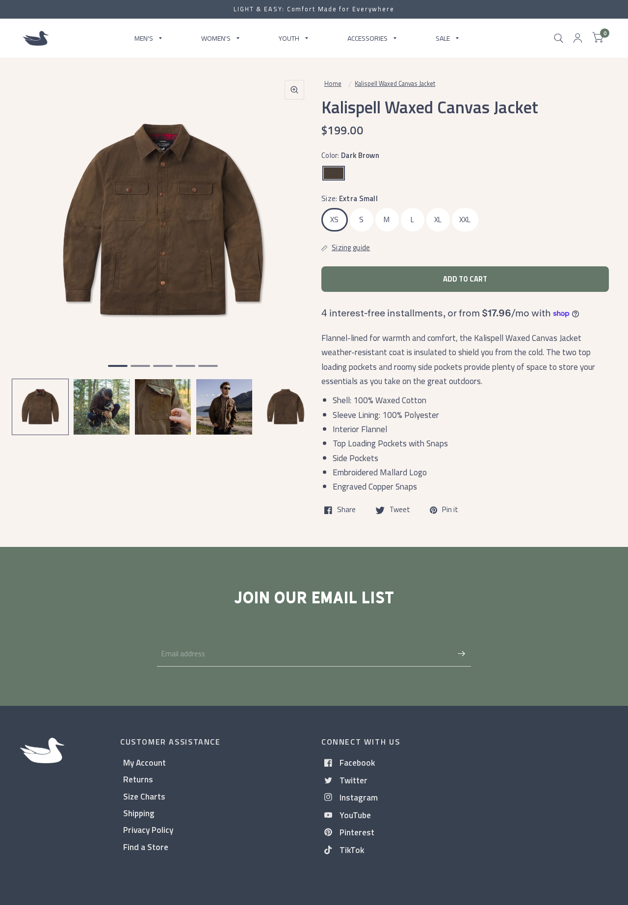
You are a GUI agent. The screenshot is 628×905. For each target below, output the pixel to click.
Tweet (400, 510)
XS (334, 219)
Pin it (450, 510)
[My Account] (577, 38)
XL (438, 219)
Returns (138, 779)
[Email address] (461, 654)
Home (332, 83)
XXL (465, 219)
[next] (294, 248)
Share (346, 510)
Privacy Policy (148, 829)
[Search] (558, 38)
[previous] (32, 248)
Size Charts (144, 796)
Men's (143, 38)
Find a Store (145, 846)
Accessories (367, 38)
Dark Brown (333, 173)
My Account (144, 762)
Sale (443, 38)
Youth (289, 38)
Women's (216, 38)
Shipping (139, 813)
